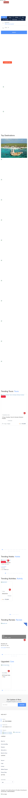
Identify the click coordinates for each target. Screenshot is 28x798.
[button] (2, 549)
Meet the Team (4, 753)
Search (14, 32)
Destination (7, 22)
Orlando (14, 169)
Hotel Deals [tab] (14, 19)
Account (2, 760)
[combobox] (7, 782)
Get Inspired (6, 125)
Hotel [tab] (10, 17)
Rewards (3, 747)
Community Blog (4, 744)
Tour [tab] (4, 17)
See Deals (6, 76)
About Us (3, 741)
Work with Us (3, 750)
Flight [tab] (22, 19)
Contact (2, 766)
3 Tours (14, 196)
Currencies (3, 779)
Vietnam (14, 270)
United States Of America (14, 189)
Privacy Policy (4, 772)
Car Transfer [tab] (5, 19)
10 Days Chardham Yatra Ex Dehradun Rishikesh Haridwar (12, 417)
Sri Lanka (14, 351)
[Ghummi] (24, 413)
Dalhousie (14, 331)
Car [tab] (23, 17)
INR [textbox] (2, 782)
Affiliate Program (4, 769)
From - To (7, 27)
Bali (14, 250)
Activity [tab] (16, 17)
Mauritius (14, 230)
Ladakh (14, 290)
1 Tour (14, 155)
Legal (2, 763)
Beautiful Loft (4, 643)
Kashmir (14, 371)
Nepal (14, 310)
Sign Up (6, 100)
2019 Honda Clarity (6, 675)
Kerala (14, 209)
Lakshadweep (14, 149)
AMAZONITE (5, 593)
